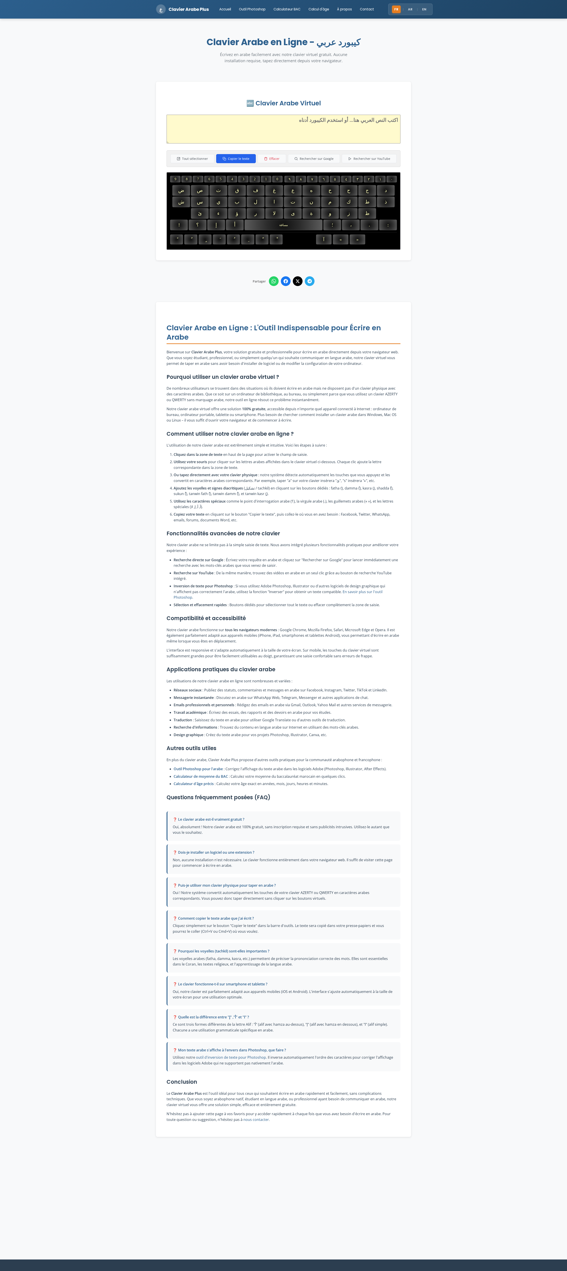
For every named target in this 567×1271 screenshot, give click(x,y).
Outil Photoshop (252, 9)
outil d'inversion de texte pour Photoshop (231, 1057)
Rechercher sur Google (317, 159)
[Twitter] (298, 281)
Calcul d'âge (319, 9)
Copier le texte (238, 159)
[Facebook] (286, 281)
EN (424, 9)
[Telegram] (310, 281)
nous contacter (256, 1119)
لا (274, 213)
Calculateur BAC (287, 9)
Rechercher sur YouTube (371, 159)
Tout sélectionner (195, 159)
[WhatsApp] (274, 281)
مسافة (283, 225)
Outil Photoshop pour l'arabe (198, 768)
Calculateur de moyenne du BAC (201, 776)
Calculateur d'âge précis (194, 783)
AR (410, 9)
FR (396, 9)
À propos (344, 9)
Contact (367, 9)
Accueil (225, 9)
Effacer (274, 159)
